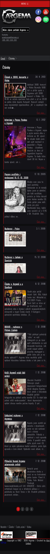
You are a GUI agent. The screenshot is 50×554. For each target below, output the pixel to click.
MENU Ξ (25, 3)
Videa (29, 526)
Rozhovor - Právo (12, 228)
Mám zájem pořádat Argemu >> (16, 29)
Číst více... (41, 112)
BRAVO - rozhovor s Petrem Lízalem (13, 328)
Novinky (4, 526)
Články (11, 526)
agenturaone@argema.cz (10, 37)
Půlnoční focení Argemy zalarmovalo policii (15, 462)
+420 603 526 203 (9, 40)
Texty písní (20, 526)
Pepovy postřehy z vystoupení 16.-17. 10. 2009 (16, 176)
